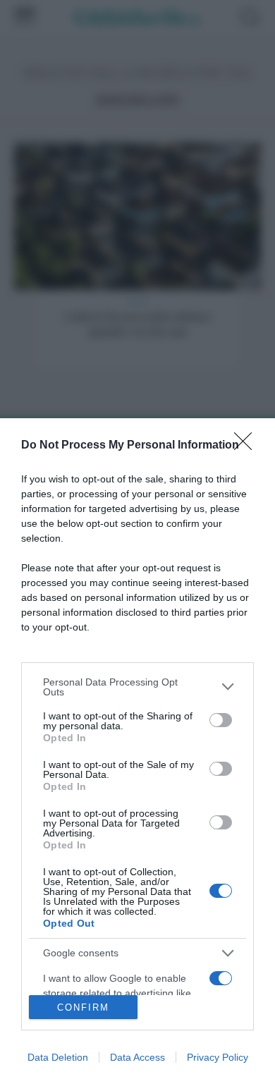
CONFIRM (83, 1007)
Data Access (137, 1057)
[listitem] (137, 687)
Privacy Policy (217, 1057)
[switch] (220, 720)
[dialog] (137, 751)
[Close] (247, 445)
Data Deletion (58, 1057)
